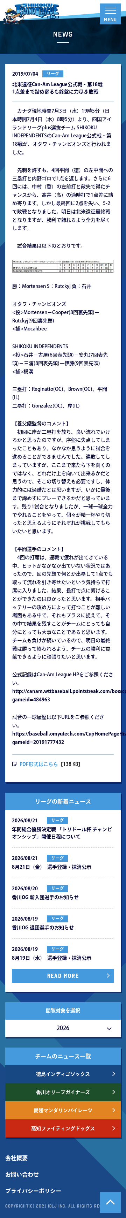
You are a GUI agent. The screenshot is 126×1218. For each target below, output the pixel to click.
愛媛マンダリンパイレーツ (63, 1110)
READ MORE (63, 976)
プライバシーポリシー (33, 1191)
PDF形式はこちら (39, 764)
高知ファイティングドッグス (63, 1128)
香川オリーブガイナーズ (63, 1092)
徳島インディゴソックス (63, 1074)
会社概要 (16, 1158)
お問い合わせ (22, 1174)
